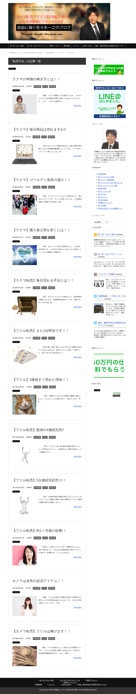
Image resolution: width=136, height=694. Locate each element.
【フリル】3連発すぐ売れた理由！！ (40, 379)
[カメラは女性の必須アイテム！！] (24, 614)
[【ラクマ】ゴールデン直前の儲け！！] (24, 213)
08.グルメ (101, 194)
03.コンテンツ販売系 (105, 180)
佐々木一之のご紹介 (17, 46)
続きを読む (78, 106)
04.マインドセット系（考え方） (109, 183)
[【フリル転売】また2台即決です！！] (24, 363)
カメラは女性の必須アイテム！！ (38, 581)
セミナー (76, 46)
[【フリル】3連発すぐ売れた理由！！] (24, 413)
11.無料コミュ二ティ (105, 203)
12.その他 (101, 205)
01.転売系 (37, 86)
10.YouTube (102, 200)
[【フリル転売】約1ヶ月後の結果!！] (24, 564)
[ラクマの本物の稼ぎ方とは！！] (24, 112)
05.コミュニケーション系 (107, 185)
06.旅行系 (101, 188)
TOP (26, 52)
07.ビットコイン (104, 191)
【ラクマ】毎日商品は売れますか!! (39, 129)
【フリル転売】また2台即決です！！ (40, 331)
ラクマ (45, 86)
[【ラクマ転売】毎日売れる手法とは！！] (24, 314)
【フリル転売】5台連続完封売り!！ (39, 480)
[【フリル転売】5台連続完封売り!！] (24, 514)
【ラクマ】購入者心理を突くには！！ (41, 230)
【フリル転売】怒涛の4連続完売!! (38, 430)
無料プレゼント (55, 46)
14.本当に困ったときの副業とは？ (110, 208)
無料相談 (67, 46)
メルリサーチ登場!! (106, 274)
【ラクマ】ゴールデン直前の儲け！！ (41, 180)
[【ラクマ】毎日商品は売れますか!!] (24, 163)
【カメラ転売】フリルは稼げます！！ (41, 631)
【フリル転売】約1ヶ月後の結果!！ (39, 530)
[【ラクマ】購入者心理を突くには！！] (24, 263)
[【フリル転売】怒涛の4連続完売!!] (24, 463)
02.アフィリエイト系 (105, 177)
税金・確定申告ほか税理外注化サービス (109, 46)
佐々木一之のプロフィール (36, 46)
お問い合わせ (87, 46)
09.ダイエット (103, 197)
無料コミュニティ (70, 682)
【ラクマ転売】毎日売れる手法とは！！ (43, 280)
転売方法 (52, 86)
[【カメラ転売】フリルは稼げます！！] (24, 665)
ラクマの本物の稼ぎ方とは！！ (36, 79)
